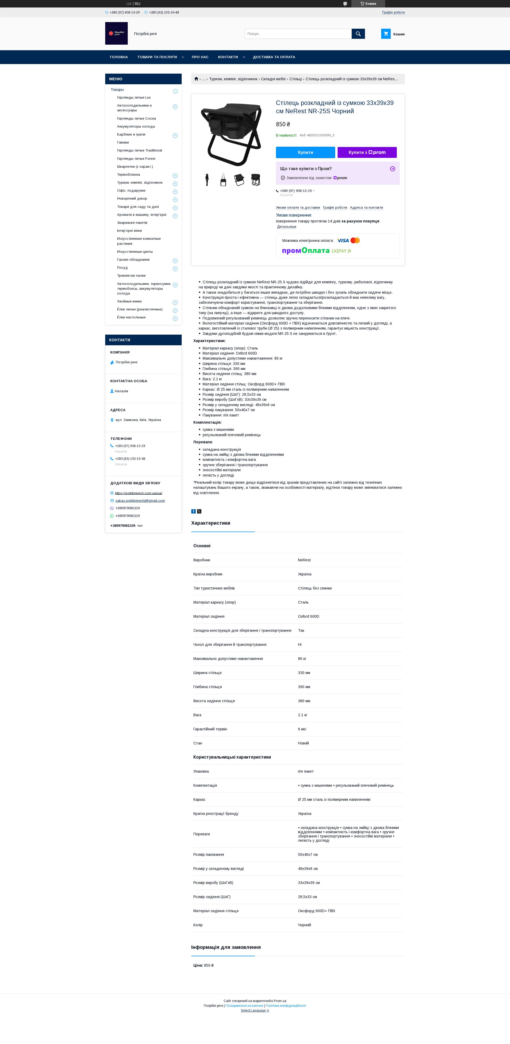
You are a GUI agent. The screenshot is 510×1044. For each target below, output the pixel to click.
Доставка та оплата (274, 57)
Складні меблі (273, 79)
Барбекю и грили (131, 134)
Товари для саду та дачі (138, 207)
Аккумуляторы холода (136, 126)
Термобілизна (128, 174)
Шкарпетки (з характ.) (135, 167)
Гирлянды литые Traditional (139, 150)
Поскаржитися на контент (245, 1006)
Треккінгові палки (131, 275)
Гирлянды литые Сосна (136, 118)
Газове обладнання (133, 260)
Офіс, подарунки (131, 190)
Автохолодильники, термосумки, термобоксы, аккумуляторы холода (144, 288)
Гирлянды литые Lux (134, 97)
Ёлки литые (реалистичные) (140, 309)
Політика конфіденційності (286, 1006)
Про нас (200, 57)
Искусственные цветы (135, 252)
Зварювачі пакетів (132, 223)
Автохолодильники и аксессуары (134, 107)
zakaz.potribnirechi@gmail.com (140, 501)
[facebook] (193, 512)
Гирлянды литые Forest (136, 159)
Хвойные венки (129, 301)
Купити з (358, 152)
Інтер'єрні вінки (129, 231)
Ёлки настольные (131, 317)
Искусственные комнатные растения (139, 241)
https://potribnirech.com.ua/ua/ (138, 493)
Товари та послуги (157, 57)
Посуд (122, 268)
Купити (305, 152)
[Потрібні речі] (116, 43)
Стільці (296, 79)
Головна (119, 57)
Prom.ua (280, 1001)
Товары (117, 89)
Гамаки (123, 142)
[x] (199, 512)
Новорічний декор (132, 198)
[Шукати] (358, 34)
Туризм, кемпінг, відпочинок (233, 79)
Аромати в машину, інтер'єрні (141, 215)
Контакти (228, 57)
